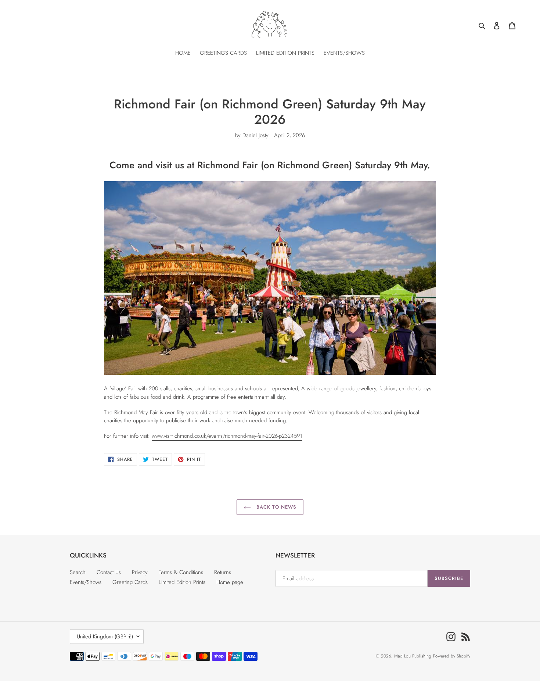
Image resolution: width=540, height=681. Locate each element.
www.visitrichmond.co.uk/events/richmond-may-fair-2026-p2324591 (227, 436)
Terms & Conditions (181, 572)
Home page (229, 582)
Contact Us (109, 572)
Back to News (275, 506)
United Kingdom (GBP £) (105, 636)
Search (78, 572)
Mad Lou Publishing (412, 656)
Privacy (140, 572)
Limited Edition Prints (182, 582)
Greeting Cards (130, 582)
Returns (222, 572)
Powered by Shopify (451, 656)
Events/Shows (85, 582)
